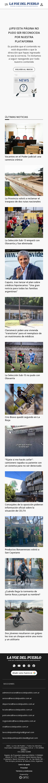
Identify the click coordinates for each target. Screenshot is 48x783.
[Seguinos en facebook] (33, 666)
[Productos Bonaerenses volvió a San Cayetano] (24, 531)
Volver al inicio (24, 69)
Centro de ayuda (24, 765)
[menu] (6, 4)
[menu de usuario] (41, 4)
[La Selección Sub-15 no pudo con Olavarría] (24, 357)
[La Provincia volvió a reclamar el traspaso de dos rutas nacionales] (24, 180)
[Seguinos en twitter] (24, 666)
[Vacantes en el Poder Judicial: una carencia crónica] (24, 138)
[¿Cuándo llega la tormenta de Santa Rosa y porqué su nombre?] (24, 573)
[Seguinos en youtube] (19, 666)
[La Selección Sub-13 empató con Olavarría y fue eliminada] (24, 222)
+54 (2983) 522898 (24, 752)
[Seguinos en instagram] (29, 666)
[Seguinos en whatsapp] (14, 666)
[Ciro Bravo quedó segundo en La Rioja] (24, 399)
